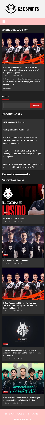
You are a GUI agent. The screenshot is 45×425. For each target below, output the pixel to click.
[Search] (40, 21)
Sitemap (10, 413)
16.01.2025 (16, 76)
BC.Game (32, 413)
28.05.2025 (16, 221)
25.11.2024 (16, 358)
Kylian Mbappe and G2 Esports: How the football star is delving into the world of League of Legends (21, 70)
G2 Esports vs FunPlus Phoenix (16, 130)
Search (5, 96)
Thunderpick (22, 419)
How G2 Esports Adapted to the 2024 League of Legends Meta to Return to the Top (22, 165)
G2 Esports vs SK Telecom (14, 122)
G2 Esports (8, 76)
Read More (7, 88)
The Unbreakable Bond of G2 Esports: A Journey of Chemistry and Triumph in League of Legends (22, 154)
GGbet (21, 413)
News (6, 61)
